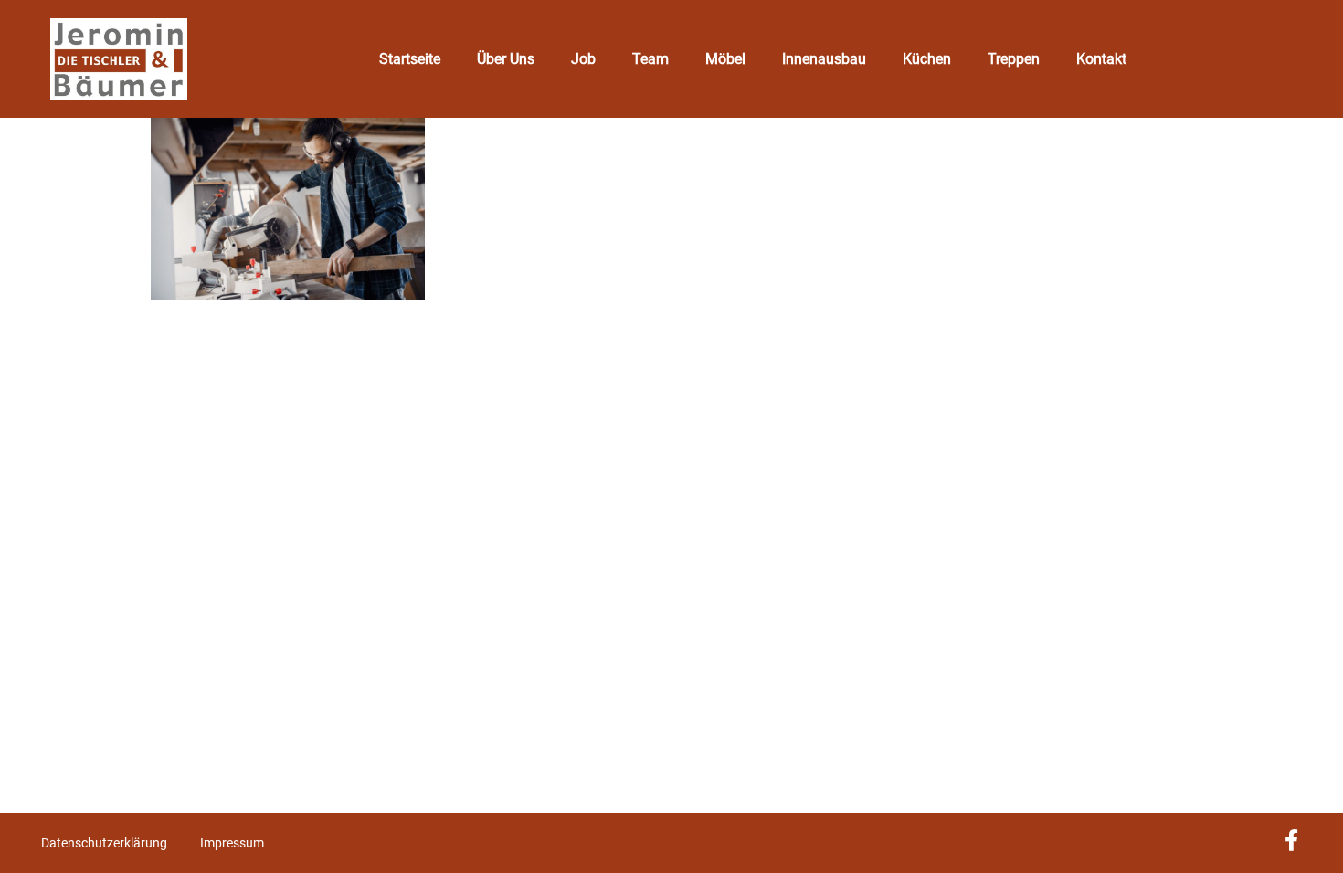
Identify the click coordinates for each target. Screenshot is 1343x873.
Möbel (725, 59)
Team (650, 59)
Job (583, 59)
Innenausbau (824, 59)
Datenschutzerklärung (104, 843)
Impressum (232, 843)
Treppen (1014, 59)
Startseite (409, 59)
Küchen (927, 59)
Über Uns (505, 59)
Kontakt (1101, 59)
